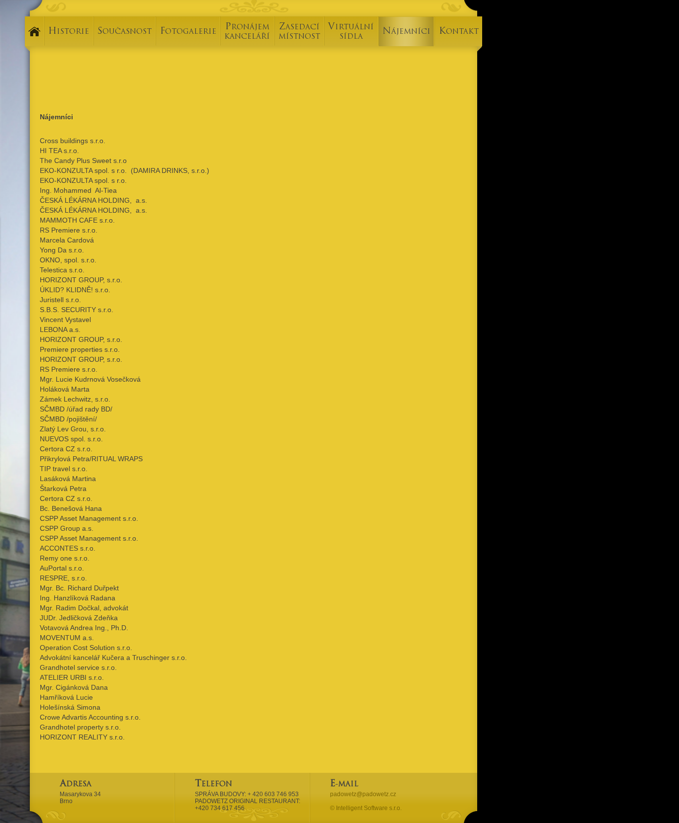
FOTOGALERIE (188, 32)
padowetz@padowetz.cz (363, 794)
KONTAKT (459, 32)
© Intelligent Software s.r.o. (366, 808)
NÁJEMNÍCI (406, 32)
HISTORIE (68, 32)
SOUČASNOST (124, 32)
